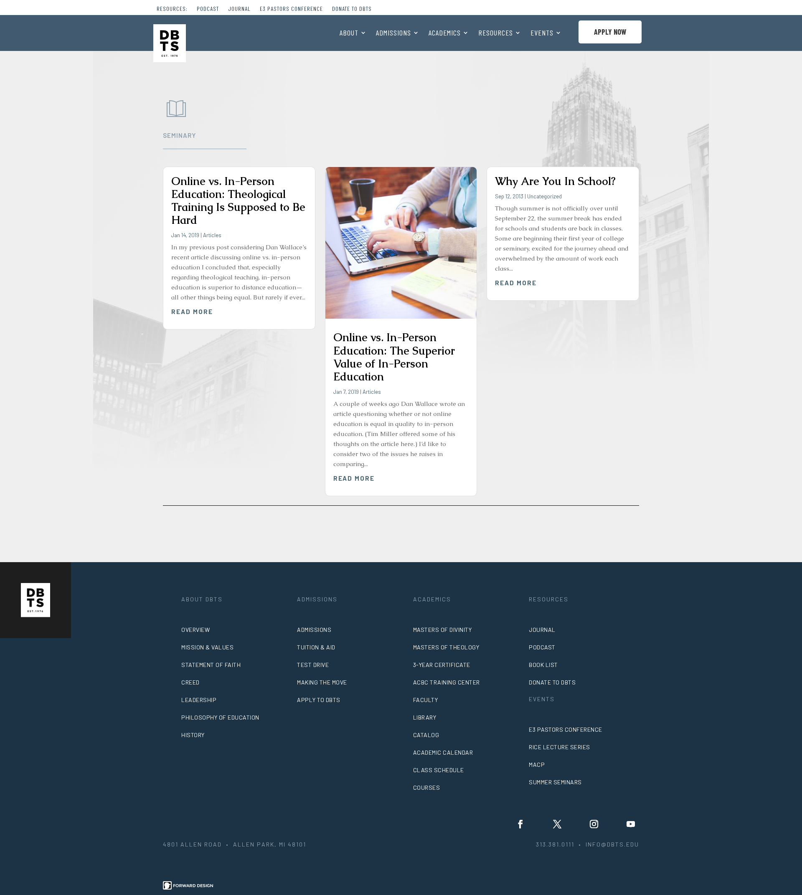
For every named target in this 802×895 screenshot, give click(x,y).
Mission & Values (207, 647)
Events (541, 33)
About (349, 33)
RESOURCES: (172, 9)
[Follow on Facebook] (520, 824)
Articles (212, 235)
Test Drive (313, 664)
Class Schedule (438, 769)
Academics (445, 33)
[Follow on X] (557, 824)
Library (425, 717)
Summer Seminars (555, 782)
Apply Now (610, 31)
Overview (195, 629)
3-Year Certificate (441, 664)
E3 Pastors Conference (291, 9)
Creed (190, 682)
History (193, 734)
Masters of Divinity (442, 629)
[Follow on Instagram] (594, 824)
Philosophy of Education (220, 717)
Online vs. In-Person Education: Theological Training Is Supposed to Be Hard (238, 201)
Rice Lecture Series (559, 746)
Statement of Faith (211, 664)
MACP (537, 764)
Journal (239, 9)
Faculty (425, 699)
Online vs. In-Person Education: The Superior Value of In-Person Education (394, 357)
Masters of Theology (446, 647)
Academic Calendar (443, 752)
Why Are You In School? (555, 181)
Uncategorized (544, 196)
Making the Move (322, 682)
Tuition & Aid (316, 647)
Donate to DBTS (352, 9)
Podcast (208, 9)
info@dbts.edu (612, 844)
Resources (495, 33)
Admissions (393, 33)
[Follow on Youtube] (630, 824)
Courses (426, 787)
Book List (543, 664)
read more (192, 311)
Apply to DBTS (318, 699)
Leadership (198, 699)
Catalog (426, 734)
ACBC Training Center (446, 682)
